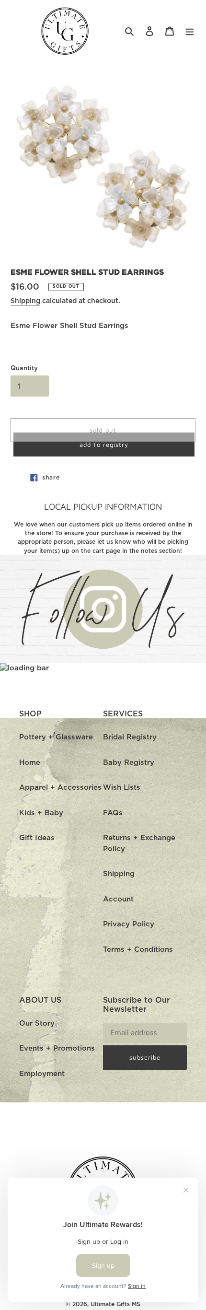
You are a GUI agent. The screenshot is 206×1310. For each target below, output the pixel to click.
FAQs (113, 813)
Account (118, 899)
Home (29, 762)
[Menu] (190, 31)
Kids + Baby (41, 813)
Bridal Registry (130, 737)
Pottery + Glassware (56, 737)
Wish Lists (121, 787)
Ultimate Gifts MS (115, 1304)
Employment (42, 1073)
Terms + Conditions (138, 949)
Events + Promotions (57, 1048)
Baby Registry (128, 762)
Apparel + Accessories (60, 787)
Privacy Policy (128, 924)
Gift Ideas (37, 838)
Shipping (25, 301)
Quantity (24, 368)
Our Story (37, 1023)
